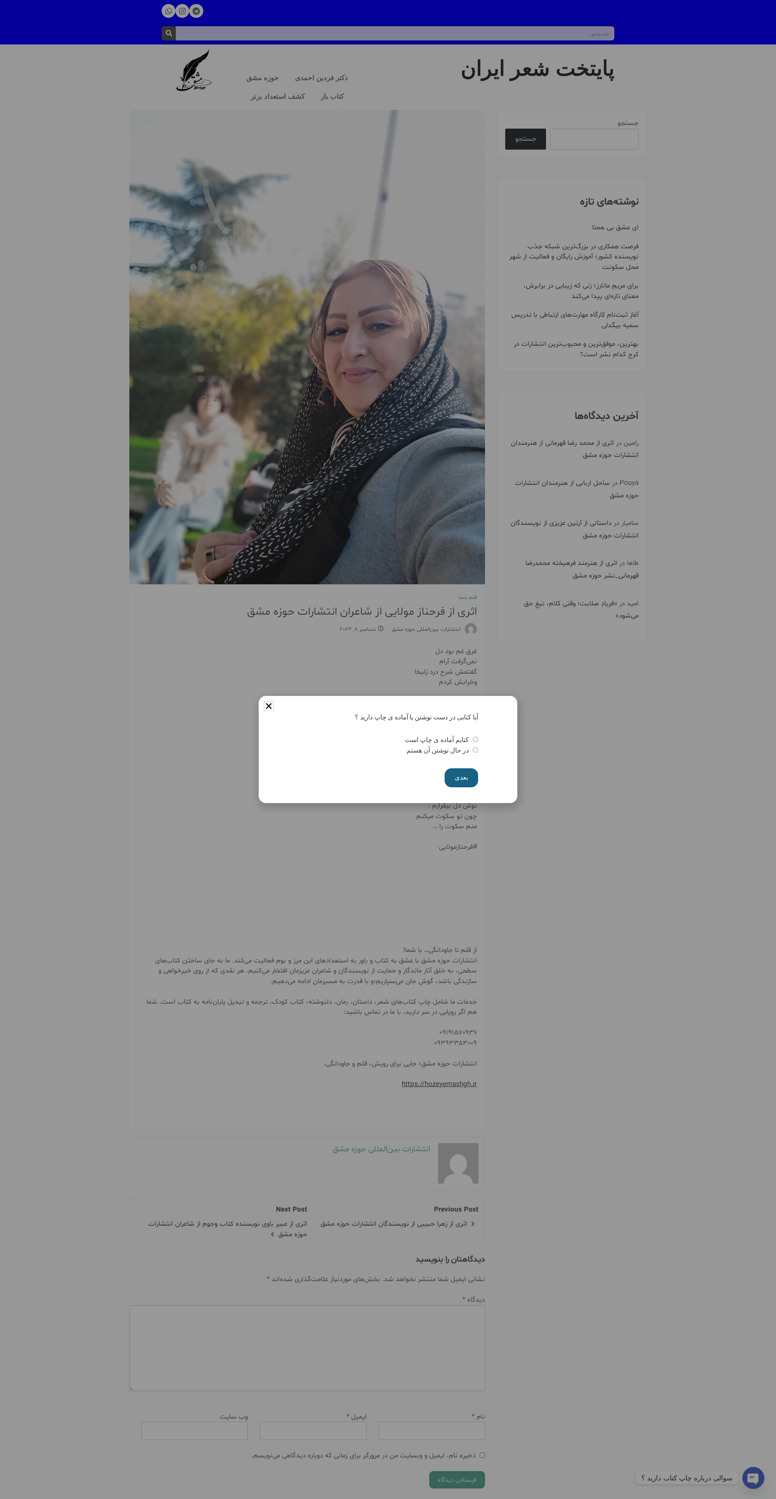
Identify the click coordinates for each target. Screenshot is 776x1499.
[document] (388, 749)
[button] (269, 706)
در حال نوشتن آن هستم (437, 750)
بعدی (461, 777)
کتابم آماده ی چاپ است (436, 739)
